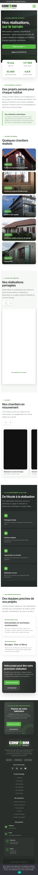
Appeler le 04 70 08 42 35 (19, 52)
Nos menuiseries (19, 784)
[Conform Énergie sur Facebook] (12, 768)
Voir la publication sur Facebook (19, 372)
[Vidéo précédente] (4, 422)
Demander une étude (12, 682)
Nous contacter (19, 793)
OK (19, 872)
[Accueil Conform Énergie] (19, 743)
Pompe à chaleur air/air (19, 804)
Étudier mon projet (19, 46)
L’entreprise (19, 777)
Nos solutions (19, 780)
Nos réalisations (19, 787)
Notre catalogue (19, 790)
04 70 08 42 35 (12, 688)
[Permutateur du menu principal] (34, 6)
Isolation (20, 811)
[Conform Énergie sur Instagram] (17, 768)
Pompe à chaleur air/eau (19, 801)
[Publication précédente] (4, 303)
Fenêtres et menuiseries (19, 817)
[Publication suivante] (9, 303)
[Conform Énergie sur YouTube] (25, 768)
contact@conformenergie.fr (15, 835)
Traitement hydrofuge (20, 814)
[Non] (36, 869)
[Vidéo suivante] (9, 422)
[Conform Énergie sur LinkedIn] (21, 768)
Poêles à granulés (20, 808)
